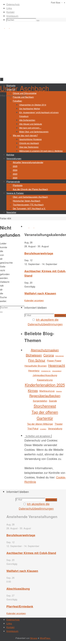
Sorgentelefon (40, 400)
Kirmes (33, 390)
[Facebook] (2, 27)
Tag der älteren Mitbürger (40, 423)
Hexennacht (56, 365)
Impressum (12, 15)
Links (9, 8)
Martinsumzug (46, 390)
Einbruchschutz (59, 356)
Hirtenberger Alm (46, 371)
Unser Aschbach (24, 88)
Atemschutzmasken (45, 350)
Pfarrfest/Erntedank (19, 606)
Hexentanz (34, 370)
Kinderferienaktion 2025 (45, 385)
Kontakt (10, 12)
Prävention (59, 391)
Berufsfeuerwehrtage (38, 253)
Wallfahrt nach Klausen (40, 293)
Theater (59, 423)
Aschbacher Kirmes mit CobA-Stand (31, 553)
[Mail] (12, 27)
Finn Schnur (36, 360)
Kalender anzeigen (34, 300)
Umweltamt (43, 429)
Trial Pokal (32, 428)
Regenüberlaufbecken (44, 395)
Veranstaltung (55, 428)
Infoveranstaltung (56, 371)
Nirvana (33, 638)
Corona (48, 355)
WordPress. (45, 638)
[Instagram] (7, 27)
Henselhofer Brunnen (36, 365)
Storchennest (45, 406)
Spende (53, 400)
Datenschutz (13, 4)
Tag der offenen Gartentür (45, 415)
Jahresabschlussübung (45, 375)
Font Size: (56, 2)
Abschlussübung (18, 589)
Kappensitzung (45, 379)
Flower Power (54, 360)
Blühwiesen (34, 355)
